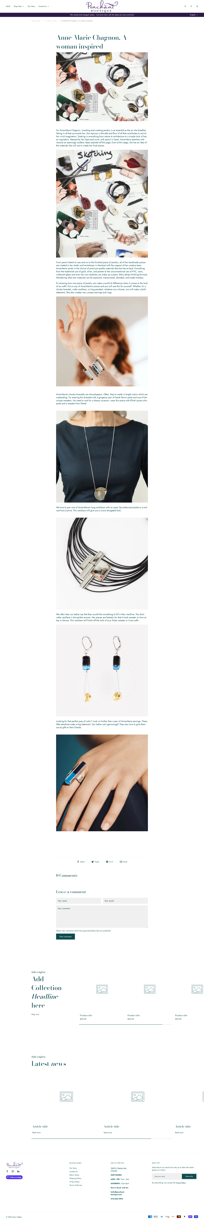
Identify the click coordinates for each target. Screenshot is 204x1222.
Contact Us (73, 1171)
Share (82, 861)
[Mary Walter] (102, 6)
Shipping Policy (75, 1178)
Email (125, 861)
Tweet (97, 861)
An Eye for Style (51, 21)
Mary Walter (17, 1217)
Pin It (111, 861)
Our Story (73, 1168)
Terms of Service (75, 1185)
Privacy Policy (74, 1181)
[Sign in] (191, 6)
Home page (35, 21)
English (193, 15)
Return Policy (74, 1175)
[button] (197, 6)
